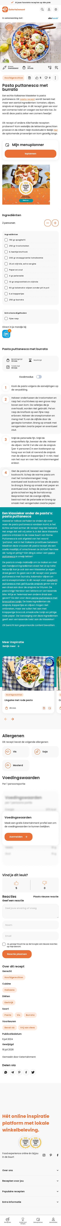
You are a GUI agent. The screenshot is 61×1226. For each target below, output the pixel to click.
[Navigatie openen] (56, 9)
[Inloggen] (49, 9)
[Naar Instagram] (44, 1155)
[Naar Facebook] (57, 1155)
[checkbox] (39, 376)
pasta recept (27, 99)
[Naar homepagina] (13, 9)
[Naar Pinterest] (50, 1155)
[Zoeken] (42, 9)
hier (56, 130)
